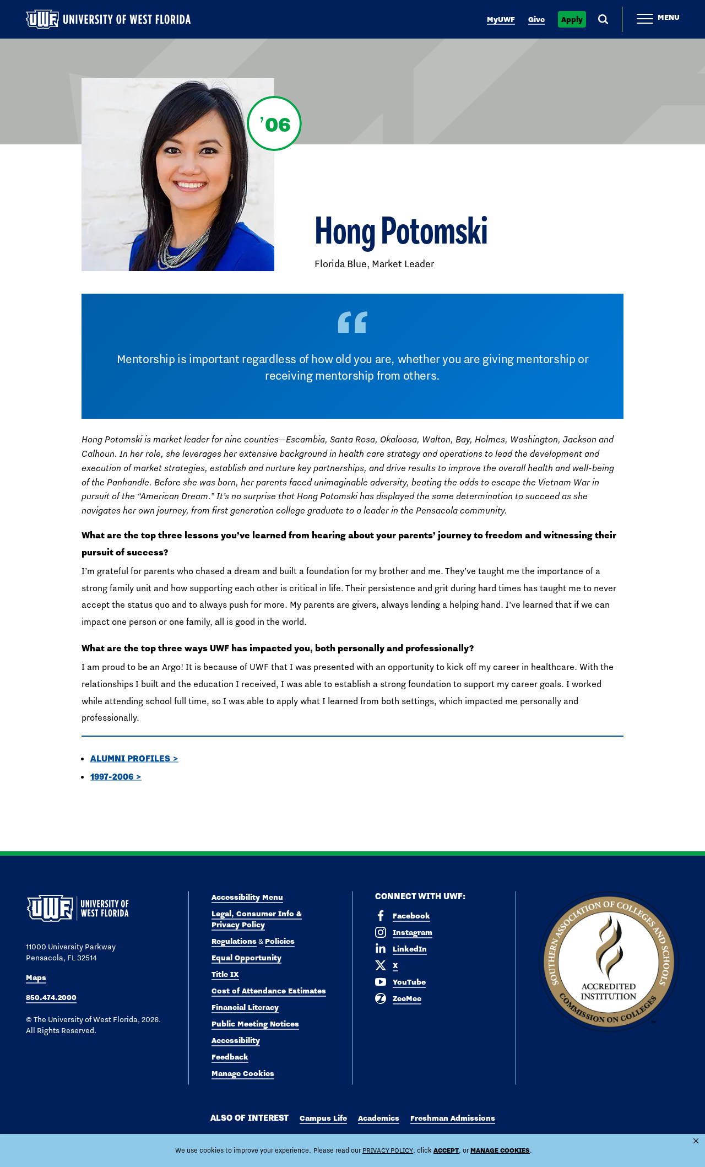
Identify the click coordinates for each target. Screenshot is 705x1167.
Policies (280, 941)
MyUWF (501, 19)
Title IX (225, 974)
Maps (36, 977)
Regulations (234, 941)
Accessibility (236, 1040)
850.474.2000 (51, 997)
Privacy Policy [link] (387, 1150)
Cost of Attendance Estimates (269, 991)
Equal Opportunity (246, 958)
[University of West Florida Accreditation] (609, 962)
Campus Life (323, 1118)
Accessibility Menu (247, 897)
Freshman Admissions (452, 1118)
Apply (572, 19)
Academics (378, 1118)
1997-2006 (111, 776)
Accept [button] (446, 1150)
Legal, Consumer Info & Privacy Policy (257, 919)
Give (536, 19)
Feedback (230, 1057)
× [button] (695, 1141)
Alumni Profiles (130, 758)
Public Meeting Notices (255, 1024)
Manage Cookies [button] (500, 1150)
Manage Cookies (243, 1073)
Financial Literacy (245, 1007)
